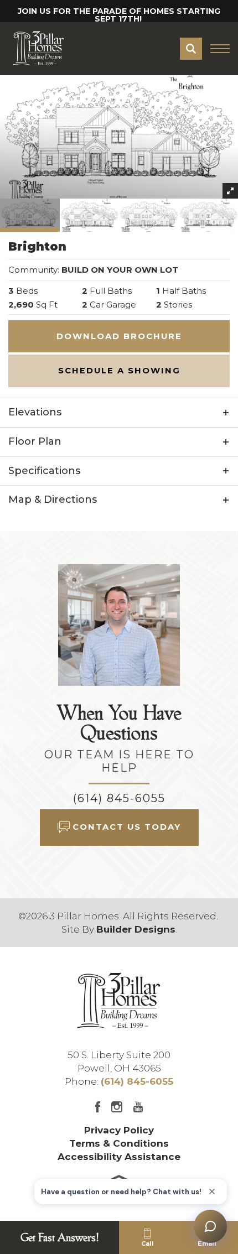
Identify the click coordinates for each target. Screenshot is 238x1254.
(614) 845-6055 (119, 798)
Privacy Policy (119, 1130)
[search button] (191, 49)
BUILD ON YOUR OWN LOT (119, 269)
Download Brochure (119, 336)
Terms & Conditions (119, 1143)
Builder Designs (135, 929)
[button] (191, 49)
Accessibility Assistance (119, 1156)
